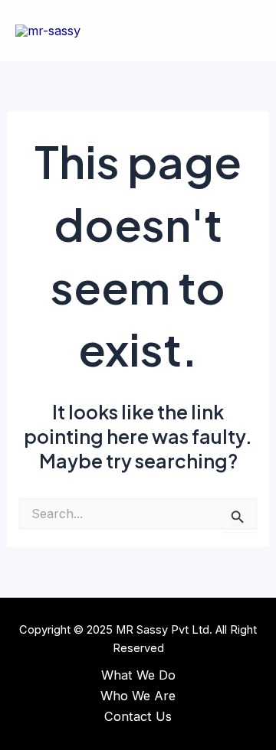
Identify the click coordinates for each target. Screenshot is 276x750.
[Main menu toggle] (243, 31)
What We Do (138, 675)
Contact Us (138, 716)
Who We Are (138, 695)
